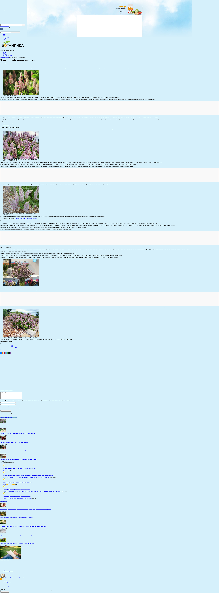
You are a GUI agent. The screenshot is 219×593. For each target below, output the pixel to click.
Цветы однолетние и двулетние (10, 347)
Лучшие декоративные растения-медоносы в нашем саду (17, 489)
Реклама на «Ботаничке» (7, 584)
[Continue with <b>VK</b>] (1, 29)
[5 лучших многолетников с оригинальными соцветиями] (3, 422)
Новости (4, 565)
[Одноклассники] (2, 353)
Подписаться (21, 408)
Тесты (4, 6)
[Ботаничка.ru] (16, 49)
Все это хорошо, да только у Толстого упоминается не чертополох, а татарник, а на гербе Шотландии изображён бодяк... (26, 477)
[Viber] (10, 353)
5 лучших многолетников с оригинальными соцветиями (14, 425)
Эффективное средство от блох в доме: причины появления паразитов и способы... (20, 534)
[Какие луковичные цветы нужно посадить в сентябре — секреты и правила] (3, 448)
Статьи (4, 5)
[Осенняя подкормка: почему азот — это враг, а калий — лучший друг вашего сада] (3, 515)
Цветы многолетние (8, 346)
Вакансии (5, 583)
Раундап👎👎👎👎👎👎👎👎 (9, 484)
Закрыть (2, 0)
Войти (4, 2)
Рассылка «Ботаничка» (7, 582)
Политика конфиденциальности (9, 586)
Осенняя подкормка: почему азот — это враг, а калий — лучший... (17, 517)
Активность (5, 3)
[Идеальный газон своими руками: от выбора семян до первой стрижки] (3, 541)
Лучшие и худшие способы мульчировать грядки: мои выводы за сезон (18, 433)
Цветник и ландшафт (4, 57)
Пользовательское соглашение (8, 585)
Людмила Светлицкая (4, 62)
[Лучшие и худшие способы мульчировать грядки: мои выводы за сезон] (3, 431)
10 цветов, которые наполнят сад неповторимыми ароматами (26, 218)
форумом (53, 400)
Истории (4, 566)
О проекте (5, 581)
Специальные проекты (7, 14)
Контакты (5, 587)
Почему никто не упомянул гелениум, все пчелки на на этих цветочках (17, 498)
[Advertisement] (34, 371)
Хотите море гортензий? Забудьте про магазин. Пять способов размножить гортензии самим (23, 526)
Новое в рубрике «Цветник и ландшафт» (8, 417)
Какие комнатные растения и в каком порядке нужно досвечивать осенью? (19, 459)
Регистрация (5, 17)
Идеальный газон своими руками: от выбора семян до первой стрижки (18, 543)
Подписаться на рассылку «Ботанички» (9, 413)
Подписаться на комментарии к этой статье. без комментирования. (17, 408)
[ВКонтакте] (1, 353)
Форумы (4, 9)
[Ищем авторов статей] (10, 558)
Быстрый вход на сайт (4, 406)
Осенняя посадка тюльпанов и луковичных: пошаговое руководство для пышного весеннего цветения (25, 509)
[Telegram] (6, 353)
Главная (4, 52)
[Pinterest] (4, 353)
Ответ (4, 10)
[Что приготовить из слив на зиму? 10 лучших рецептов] (3, 439)
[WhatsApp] (7, 353)
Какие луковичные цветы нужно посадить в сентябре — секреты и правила (19, 450)
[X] (9, 353)
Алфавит (4, 53)
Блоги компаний (6, 8)
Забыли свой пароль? (4, 26)
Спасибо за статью (6, 470)
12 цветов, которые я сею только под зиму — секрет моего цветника (19, 468)
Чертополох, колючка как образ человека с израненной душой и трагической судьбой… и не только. (28, 475)
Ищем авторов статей (5, 560)
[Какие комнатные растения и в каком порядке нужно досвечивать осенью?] (3, 457)
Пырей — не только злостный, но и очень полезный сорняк (17, 482)
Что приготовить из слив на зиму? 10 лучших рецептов (14, 442)
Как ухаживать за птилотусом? (9, 122)
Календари (5, 12)
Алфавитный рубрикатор (8, 13)
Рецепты (4, 7)
